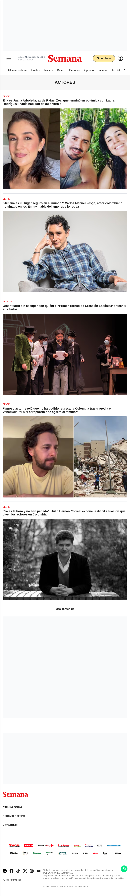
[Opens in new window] (11, 871)
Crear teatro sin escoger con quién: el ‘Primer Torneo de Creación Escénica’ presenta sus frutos (64, 307)
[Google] (5, 871)
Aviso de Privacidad (15, 880)
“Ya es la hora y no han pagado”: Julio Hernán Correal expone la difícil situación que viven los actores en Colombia (64, 513)
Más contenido (65, 608)
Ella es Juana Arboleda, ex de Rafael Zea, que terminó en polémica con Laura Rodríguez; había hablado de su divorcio (58, 102)
